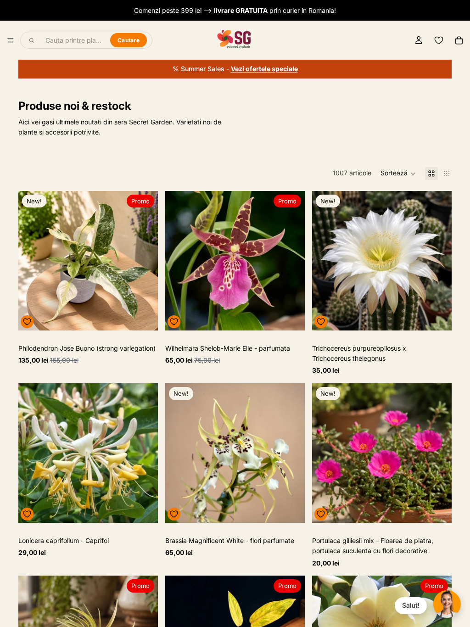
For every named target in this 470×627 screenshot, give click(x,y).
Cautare (129, 40)
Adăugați (151, 316)
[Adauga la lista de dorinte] (27, 321)
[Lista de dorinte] (439, 40)
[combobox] (72, 40)
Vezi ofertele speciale (264, 69)
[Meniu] (10, 40)
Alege (298, 316)
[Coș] (459, 40)
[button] (398, 173)
